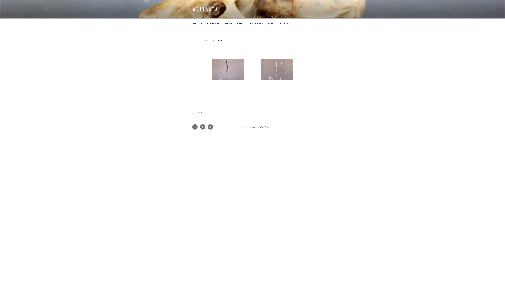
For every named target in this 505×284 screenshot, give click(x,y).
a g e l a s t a (205, 9)
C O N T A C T (286, 23)
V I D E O (228, 23)
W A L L (271, 23)
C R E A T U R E (256, 23)
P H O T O (241, 23)
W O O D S (197, 23)
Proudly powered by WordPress (256, 127)
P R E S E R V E (213, 23)
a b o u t (199, 112)
